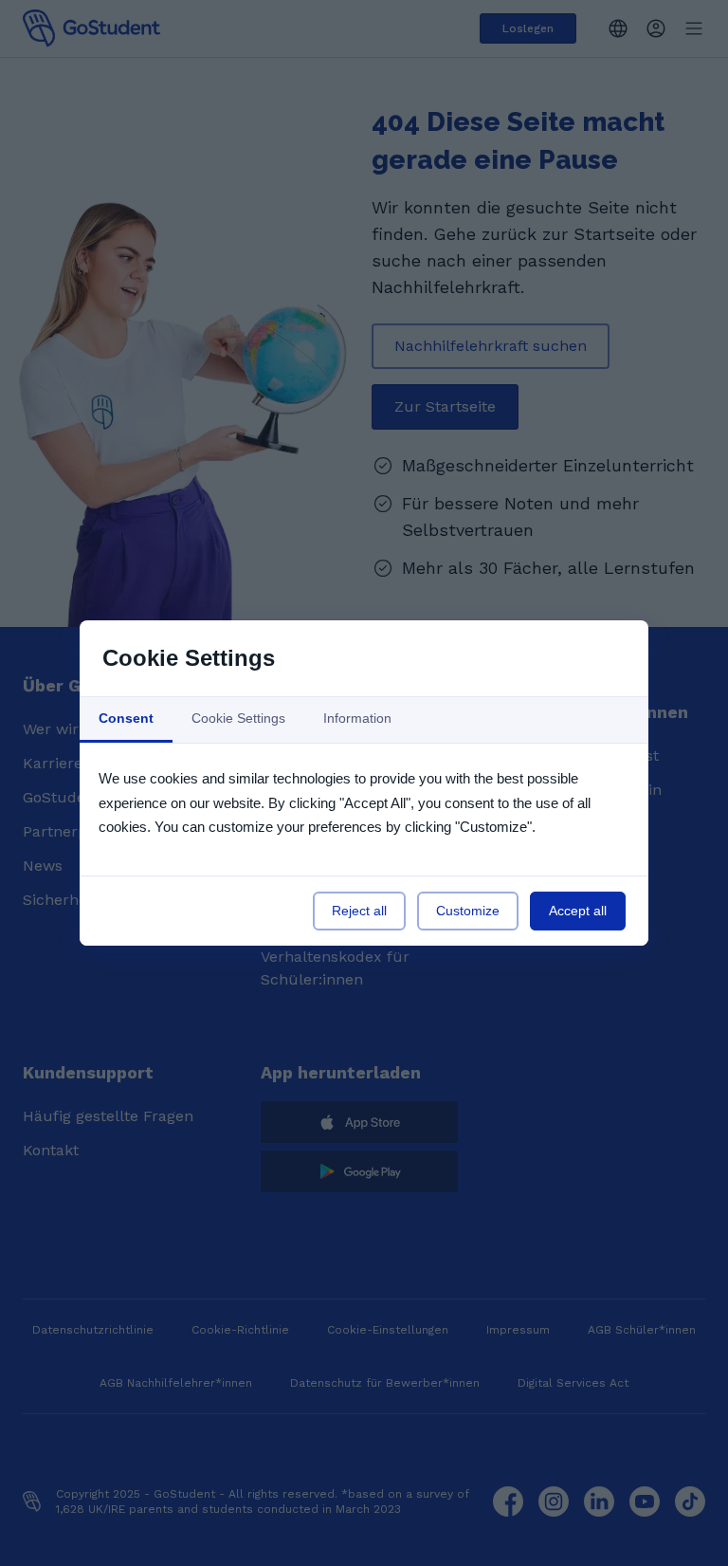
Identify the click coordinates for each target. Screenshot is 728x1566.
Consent (126, 718)
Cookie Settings (238, 718)
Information (357, 718)
